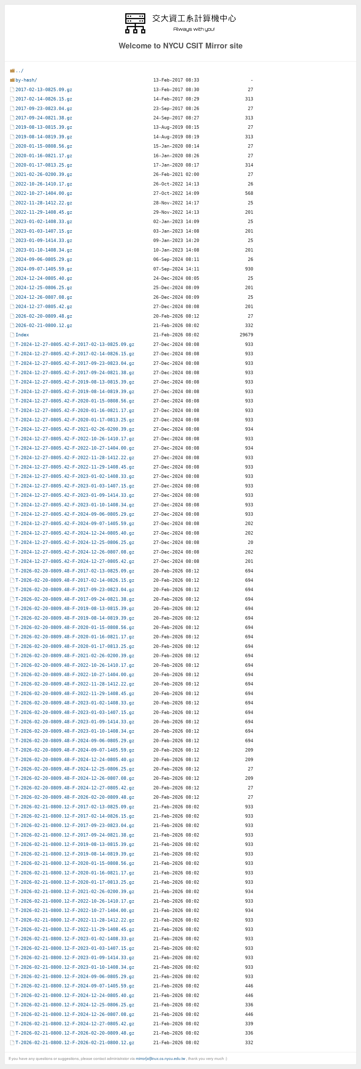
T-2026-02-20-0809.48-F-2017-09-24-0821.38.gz (74, 599)
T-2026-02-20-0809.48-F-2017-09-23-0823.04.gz (74, 589)
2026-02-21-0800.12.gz (43, 325)
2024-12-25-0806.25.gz (43, 287)
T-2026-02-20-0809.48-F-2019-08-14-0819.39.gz (74, 618)
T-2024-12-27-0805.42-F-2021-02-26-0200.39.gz (74, 429)
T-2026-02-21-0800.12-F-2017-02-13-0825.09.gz (74, 807)
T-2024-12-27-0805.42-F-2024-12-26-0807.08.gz (74, 552)
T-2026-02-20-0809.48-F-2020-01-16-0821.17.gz (74, 637)
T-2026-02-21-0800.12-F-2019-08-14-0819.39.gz (74, 854)
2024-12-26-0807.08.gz (43, 297)
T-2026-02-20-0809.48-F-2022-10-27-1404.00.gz (74, 674)
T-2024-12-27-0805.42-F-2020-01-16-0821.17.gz (74, 410)
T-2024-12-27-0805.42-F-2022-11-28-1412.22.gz (74, 457)
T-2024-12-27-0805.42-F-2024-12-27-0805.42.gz (74, 561)
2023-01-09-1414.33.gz (43, 240)
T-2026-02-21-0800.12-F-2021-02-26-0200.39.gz (74, 891)
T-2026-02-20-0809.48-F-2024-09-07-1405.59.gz (74, 750)
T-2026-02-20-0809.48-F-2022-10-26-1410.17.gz (74, 665)
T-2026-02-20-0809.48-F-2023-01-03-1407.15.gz (74, 712)
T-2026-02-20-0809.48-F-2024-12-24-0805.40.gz (74, 759)
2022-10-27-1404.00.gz (43, 193)
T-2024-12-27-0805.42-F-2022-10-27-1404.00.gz (74, 448)
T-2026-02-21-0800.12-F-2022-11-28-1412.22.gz (74, 920)
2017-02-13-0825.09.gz (43, 89)
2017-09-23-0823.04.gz (43, 108)
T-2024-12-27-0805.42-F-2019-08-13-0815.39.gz (74, 382)
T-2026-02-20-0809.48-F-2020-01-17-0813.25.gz (74, 646)
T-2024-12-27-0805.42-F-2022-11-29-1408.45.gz (74, 467)
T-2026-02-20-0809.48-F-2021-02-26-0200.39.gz (74, 655)
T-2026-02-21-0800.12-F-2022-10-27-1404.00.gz (74, 910)
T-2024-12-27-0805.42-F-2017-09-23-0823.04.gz (74, 363)
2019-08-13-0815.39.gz (43, 127)
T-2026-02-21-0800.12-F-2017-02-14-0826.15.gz (74, 816)
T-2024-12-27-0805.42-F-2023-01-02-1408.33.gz (74, 476)
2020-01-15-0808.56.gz (43, 146)
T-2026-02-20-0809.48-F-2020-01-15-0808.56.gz (74, 627)
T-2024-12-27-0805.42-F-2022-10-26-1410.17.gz (74, 439)
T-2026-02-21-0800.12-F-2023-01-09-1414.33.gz (74, 957)
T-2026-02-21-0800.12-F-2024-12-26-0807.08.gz (74, 1014)
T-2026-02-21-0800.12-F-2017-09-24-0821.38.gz (74, 835)
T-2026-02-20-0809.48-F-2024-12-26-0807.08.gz (74, 778)
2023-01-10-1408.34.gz (43, 250)
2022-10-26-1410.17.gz (43, 184)
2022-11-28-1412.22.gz (43, 203)
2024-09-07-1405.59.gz (43, 269)
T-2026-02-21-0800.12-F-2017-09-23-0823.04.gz (74, 825)
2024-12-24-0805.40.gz (43, 278)
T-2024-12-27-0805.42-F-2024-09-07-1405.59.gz (74, 523)
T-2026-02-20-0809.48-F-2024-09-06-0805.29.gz (74, 740)
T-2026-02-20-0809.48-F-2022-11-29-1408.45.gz (74, 693)
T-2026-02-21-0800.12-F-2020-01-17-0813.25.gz (74, 882)
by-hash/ (26, 80)
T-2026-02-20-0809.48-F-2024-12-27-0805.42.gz (74, 788)
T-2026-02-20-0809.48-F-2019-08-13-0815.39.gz (74, 608)
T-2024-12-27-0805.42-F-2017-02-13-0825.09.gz (74, 344)
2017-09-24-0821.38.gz (43, 118)
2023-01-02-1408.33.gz (43, 221)
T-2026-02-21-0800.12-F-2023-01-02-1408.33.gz (74, 938)
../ (19, 70)
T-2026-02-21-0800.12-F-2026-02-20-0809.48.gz (74, 1033)
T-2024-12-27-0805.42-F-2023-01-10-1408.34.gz (74, 505)
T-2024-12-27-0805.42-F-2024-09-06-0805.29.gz (74, 514)
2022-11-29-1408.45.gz (43, 212)
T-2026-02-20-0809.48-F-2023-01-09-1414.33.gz (74, 722)
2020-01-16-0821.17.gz (43, 155)
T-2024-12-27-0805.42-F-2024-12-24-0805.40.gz (74, 533)
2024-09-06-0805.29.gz (43, 259)
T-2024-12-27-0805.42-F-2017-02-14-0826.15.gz (74, 353)
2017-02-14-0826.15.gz (43, 99)
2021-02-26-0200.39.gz (43, 174)
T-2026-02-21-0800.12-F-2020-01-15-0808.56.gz (74, 863)
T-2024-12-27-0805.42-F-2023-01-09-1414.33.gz (74, 495)
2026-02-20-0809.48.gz (43, 316)
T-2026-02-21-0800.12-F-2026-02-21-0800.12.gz (74, 1042)
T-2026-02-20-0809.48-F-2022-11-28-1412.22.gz (74, 684)
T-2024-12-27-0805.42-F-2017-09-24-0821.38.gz (74, 372)
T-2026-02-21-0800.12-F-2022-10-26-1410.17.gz (74, 901)
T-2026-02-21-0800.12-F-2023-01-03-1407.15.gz (74, 948)
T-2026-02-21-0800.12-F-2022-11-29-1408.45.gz (74, 929)
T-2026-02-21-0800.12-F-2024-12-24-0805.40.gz (74, 995)
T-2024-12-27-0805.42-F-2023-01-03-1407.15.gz (74, 486)
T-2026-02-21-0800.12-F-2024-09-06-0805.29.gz (74, 976)
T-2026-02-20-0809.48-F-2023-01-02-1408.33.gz (74, 703)
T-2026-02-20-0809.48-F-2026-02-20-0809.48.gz (74, 797)
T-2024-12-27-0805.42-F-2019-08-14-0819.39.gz (74, 391)
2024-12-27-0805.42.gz (43, 306)
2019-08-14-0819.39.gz (43, 137)
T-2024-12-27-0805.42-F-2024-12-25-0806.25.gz (74, 542)
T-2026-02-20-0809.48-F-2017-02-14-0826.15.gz (74, 580)
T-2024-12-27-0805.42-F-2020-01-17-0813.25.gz (74, 420)
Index (22, 335)
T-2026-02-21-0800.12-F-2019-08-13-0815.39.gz (74, 844)
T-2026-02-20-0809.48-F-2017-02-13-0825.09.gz (74, 571)
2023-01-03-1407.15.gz (43, 231)
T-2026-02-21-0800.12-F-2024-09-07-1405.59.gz (74, 986)
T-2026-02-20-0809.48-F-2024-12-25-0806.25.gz (74, 769)
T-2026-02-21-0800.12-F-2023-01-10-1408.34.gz (74, 967)
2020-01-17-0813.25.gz (43, 165)
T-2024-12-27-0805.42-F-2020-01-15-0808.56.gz (74, 401)
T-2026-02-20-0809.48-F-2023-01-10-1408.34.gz (74, 731)
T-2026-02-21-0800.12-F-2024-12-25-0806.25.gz (74, 1005)
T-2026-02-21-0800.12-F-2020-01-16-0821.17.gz (74, 873)
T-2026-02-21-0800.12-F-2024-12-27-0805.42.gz (74, 1023)
